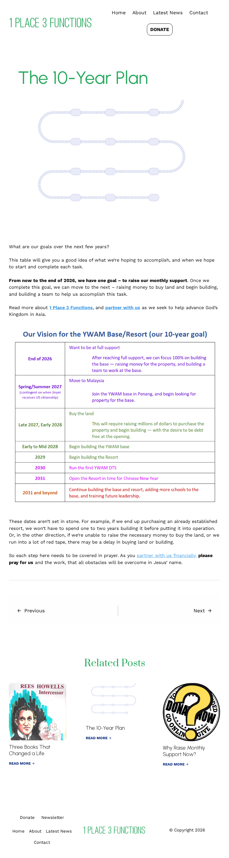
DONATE (159, 29)
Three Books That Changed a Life (29, 750)
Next (199, 610)
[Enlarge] (213, 332)
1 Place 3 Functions (71, 307)
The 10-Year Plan (105, 728)
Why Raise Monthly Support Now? (184, 751)
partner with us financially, (167, 555)
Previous (34, 610)
